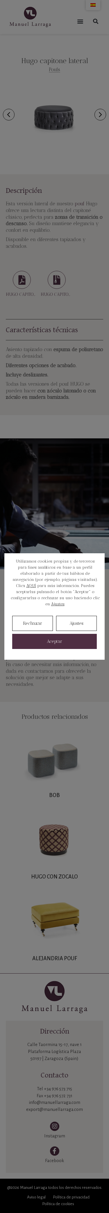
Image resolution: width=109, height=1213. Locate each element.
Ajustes (58, 604)
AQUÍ (31, 585)
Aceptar (54, 641)
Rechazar (32, 623)
